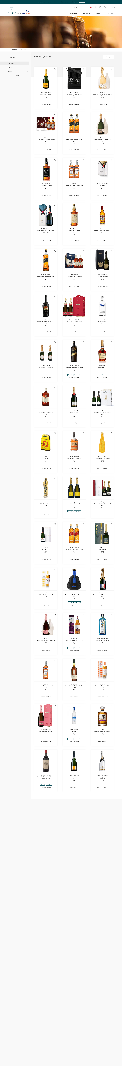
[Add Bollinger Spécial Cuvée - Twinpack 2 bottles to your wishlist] (112, 479)
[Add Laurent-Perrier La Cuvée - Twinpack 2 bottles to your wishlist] (55, 342)
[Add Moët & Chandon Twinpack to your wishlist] (112, 160)
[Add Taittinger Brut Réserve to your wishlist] (55, 524)
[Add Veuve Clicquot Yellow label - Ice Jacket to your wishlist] (112, 433)
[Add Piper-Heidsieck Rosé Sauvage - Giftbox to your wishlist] (55, 706)
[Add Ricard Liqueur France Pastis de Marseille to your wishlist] (55, 661)
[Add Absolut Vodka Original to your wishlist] (112, 297)
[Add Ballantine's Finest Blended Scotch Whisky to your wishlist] (55, 388)
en (112, 7)
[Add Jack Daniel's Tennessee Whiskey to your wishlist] (55, 160)
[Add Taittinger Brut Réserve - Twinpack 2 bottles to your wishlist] (112, 388)
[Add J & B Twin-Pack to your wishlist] (55, 433)
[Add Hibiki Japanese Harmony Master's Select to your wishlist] (112, 706)
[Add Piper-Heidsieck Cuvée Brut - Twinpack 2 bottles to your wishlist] (83, 297)
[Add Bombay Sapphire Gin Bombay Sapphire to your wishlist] (112, 615)
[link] (73, 13)
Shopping (14, 49)
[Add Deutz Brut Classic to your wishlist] (112, 524)
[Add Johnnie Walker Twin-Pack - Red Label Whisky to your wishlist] (83, 524)
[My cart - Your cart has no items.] (105, 7)
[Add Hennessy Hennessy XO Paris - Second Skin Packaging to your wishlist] (83, 570)
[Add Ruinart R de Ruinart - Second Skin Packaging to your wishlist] (112, 114)
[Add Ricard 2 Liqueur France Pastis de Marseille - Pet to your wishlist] (83, 160)
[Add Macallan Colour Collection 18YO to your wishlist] (112, 661)
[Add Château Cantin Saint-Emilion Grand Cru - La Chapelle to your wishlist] (55, 752)
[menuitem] (73, 13)
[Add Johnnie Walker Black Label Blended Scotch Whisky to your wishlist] (55, 251)
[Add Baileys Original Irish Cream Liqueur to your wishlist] (55, 297)
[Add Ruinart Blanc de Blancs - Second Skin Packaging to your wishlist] (112, 69)
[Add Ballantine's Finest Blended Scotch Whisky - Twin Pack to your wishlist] (83, 251)
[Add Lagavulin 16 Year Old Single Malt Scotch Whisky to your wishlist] (83, 661)
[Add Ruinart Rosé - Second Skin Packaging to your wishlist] (55, 615)
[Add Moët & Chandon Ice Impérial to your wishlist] (112, 752)
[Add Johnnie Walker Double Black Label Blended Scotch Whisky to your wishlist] (83, 342)
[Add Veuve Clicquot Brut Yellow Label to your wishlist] (55, 69)
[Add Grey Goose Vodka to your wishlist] (83, 706)
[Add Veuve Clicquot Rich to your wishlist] (83, 752)
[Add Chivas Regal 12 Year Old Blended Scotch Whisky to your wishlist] (112, 205)
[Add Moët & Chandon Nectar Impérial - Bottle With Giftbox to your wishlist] (55, 205)
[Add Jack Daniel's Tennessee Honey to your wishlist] (83, 205)
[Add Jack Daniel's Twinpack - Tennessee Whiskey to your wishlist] (83, 69)
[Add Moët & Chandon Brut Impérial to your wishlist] (83, 388)
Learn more (82, 2)
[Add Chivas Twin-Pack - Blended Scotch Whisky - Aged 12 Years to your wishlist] (55, 114)
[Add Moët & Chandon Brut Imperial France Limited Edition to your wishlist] (112, 570)
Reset (17, 75)
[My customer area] (95, 7)
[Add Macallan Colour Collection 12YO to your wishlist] (55, 570)
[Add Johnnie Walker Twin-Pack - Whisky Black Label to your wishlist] (83, 114)
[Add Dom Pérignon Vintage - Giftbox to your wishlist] (112, 251)
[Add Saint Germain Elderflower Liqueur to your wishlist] (55, 479)
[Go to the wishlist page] (100, 7)
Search (75, 7)
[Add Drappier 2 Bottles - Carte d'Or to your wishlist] (83, 479)
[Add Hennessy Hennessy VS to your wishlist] (112, 342)
